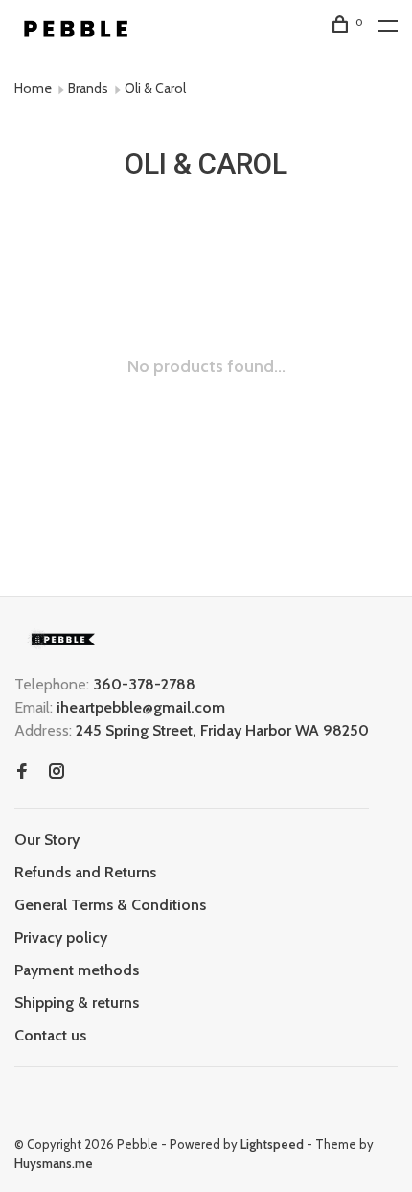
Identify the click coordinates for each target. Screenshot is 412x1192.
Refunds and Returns (85, 872)
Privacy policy (60, 937)
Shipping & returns (76, 1002)
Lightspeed (272, 1144)
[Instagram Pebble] (56, 772)
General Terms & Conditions (110, 905)
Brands (88, 88)
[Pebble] (62, 639)
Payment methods (76, 970)
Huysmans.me (53, 1163)
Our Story (47, 839)
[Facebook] (22, 772)
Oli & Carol (155, 88)
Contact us (50, 1035)
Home (33, 88)
